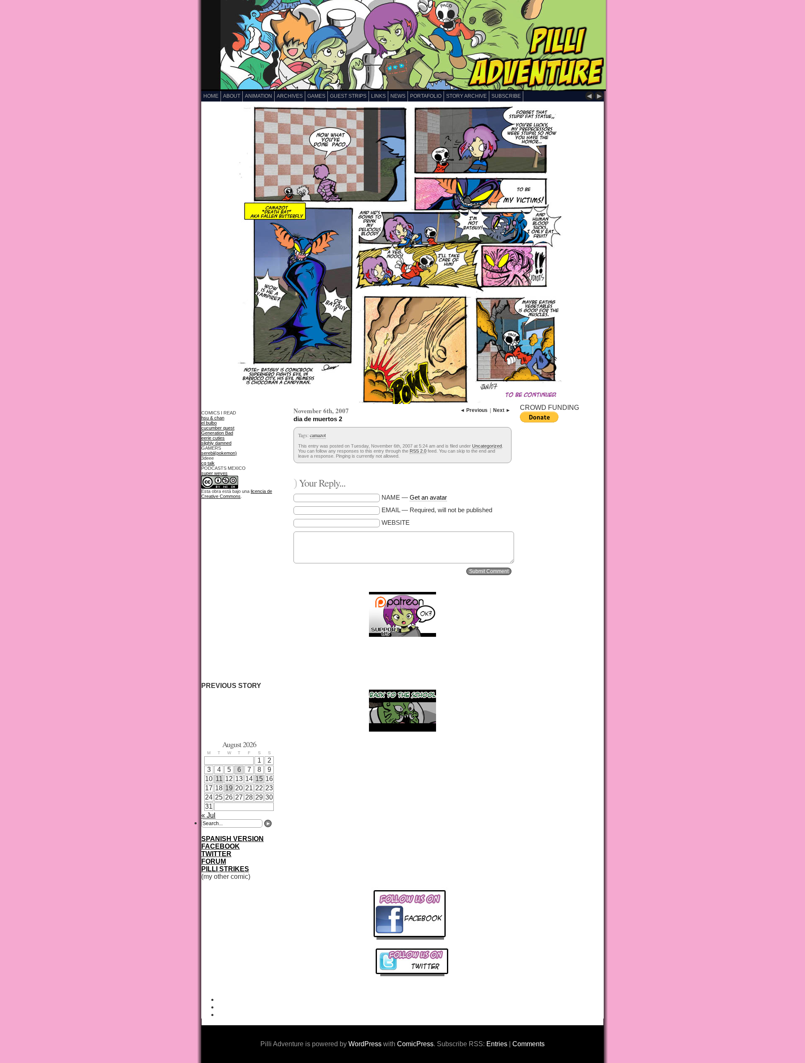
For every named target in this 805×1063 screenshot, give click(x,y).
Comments (528, 1043)
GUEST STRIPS (348, 96)
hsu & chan (212, 417)
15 (259, 778)
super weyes (214, 473)
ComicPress (415, 1043)
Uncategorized (487, 445)
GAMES (316, 96)
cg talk (208, 463)
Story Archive (466, 96)
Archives (290, 96)
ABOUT (231, 96)
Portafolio (425, 96)
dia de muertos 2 (317, 418)
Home (210, 96)
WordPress (365, 1043)
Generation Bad (217, 432)
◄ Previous (474, 410)
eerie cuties (213, 437)
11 (219, 778)
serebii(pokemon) (219, 453)
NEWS (397, 96)
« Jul (208, 815)
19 (229, 788)
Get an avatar (428, 497)
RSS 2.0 (418, 450)
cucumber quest (217, 427)
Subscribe (506, 96)
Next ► (502, 410)
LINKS (378, 96)
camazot (318, 435)
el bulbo (209, 422)
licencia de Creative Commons (236, 494)
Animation (258, 96)
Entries (496, 1043)
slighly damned (216, 443)
